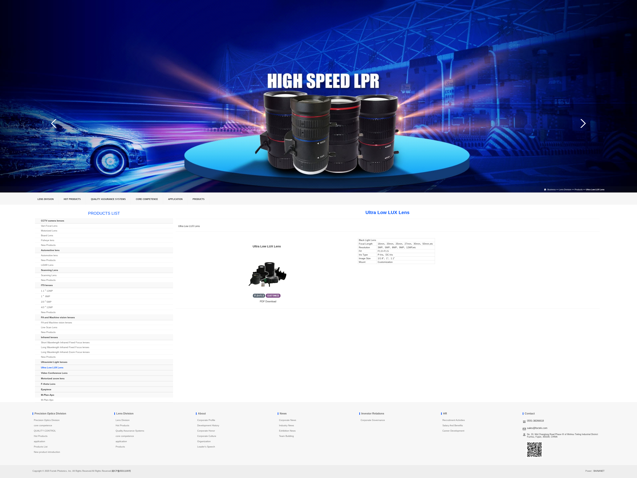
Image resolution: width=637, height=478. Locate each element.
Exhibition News (287, 430)
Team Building (286, 436)
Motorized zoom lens (53, 378)
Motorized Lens (49, 230)
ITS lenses (47, 285)
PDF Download (267, 301)
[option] (318, 96)
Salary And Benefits (452, 425)
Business (551, 189)
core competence (147, 199)
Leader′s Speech (206, 446)
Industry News (286, 425)
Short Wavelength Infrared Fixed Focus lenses (65, 342)
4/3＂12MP (47, 307)
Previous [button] (54, 123)
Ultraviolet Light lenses (54, 362)
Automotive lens (50, 250)
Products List (40, 446)
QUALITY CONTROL (45, 430)
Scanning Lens (49, 270)
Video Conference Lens (54, 373)
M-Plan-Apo (47, 395)
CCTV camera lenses (52, 220)
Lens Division (565, 189)
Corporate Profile (206, 420)
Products (579, 189)
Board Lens (47, 235)
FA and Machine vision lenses (58, 317)
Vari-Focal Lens (49, 225)
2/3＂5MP (46, 301)
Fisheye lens (47, 240)
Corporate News (287, 420)
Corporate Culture (206, 436)
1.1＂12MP (47, 291)
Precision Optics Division (47, 420)
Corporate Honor (206, 430)
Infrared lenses (49, 337)
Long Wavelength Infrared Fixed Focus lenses (65, 347)
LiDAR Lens (47, 265)
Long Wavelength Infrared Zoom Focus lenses (65, 352)
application (175, 199)
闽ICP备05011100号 (121, 471)
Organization (204, 441)
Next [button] (582, 123)
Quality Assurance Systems (108, 199)
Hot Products (72, 199)
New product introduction (47, 452)
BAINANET (599, 471)
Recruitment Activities (453, 420)
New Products (48, 245)
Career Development (453, 430)
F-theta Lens (48, 384)
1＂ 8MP (45, 296)
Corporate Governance (373, 420)
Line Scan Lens (49, 327)
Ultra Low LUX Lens (52, 367)
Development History (208, 425)
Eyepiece (46, 389)
